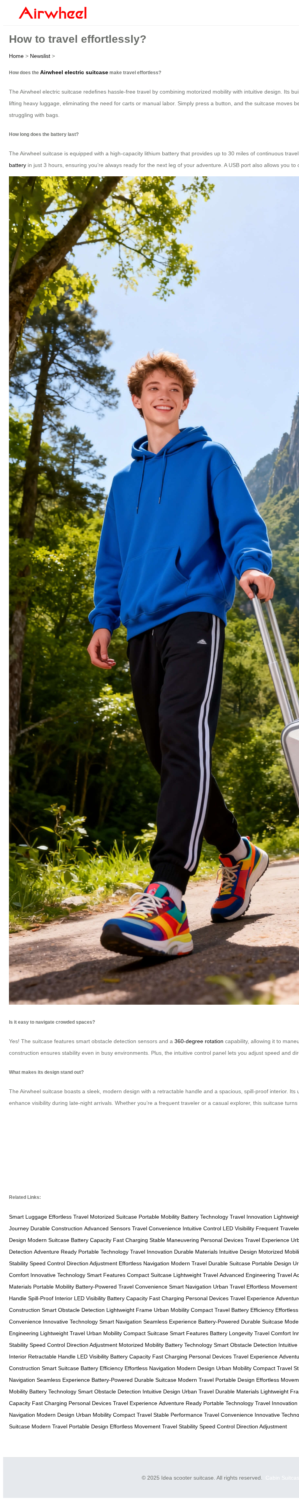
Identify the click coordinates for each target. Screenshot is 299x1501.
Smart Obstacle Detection (73, 1310)
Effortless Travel (68, 1217)
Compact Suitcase (149, 1275)
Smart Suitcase (60, 1368)
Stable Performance (177, 1415)
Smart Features (106, 1275)
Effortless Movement (271, 1287)
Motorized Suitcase (113, 1217)
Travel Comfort (272, 1333)
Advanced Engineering (247, 1275)
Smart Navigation (190, 1287)
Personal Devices (222, 1240)
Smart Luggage (28, 1217)
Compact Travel (210, 1310)
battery (17, 165)
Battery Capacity (91, 1240)
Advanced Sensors (107, 1228)
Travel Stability (180, 1426)
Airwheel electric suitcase (74, 72)
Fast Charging (130, 1240)
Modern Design (196, 1368)
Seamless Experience (170, 1321)
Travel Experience (267, 1240)
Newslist (40, 56)
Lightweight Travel (195, 1275)
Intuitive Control (202, 1228)
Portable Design (271, 1263)
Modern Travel (189, 1263)
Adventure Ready (55, 1252)
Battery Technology (204, 1217)
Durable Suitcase (229, 1263)
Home (16, 56)
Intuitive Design (238, 1252)
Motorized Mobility (141, 1345)
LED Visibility (238, 1228)
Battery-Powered (96, 1287)
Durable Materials (196, 1252)
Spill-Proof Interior (50, 1298)
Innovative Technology (57, 1275)
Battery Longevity (231, 1333)
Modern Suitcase (48, 1240)
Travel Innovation (251, 1217)
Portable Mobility (159, 1217)
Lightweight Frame (129, 1310)
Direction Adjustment (92, 1263)
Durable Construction (56, 1228)
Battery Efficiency (252, 1310)
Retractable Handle (52, 1356)
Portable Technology (103, 1252)
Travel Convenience (156, 1228)
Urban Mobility (171, 1310)
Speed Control (47, 1263)
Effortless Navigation (144, 1263)
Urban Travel (229, 1287)
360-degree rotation (198, 1041)
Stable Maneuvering (174, 1240)
